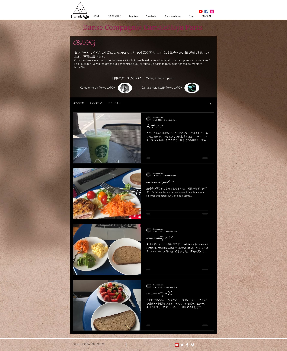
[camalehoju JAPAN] (206, 11)
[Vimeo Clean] (192, 345)
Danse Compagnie (112, 27)
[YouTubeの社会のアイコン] (177, 345)
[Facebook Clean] (187, 345)
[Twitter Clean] (182, 345)
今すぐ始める (96, 103)
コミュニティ (114, 103)
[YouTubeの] (201, 11)
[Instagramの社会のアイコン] (212, 11)
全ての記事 (78, 103)
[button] (210, 103)
